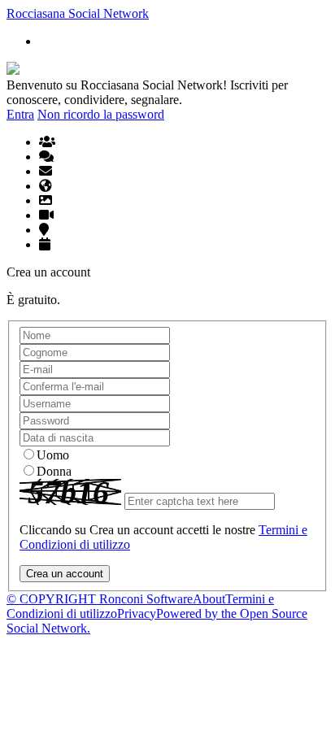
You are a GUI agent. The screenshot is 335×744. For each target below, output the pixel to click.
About (209, 599)
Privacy (136, 613)
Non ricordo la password (100, 114)
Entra (20, 114)
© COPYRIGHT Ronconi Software (100, 599)
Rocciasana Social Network (78, 13)
